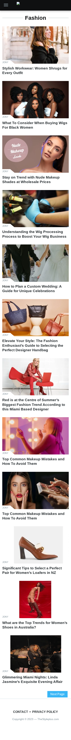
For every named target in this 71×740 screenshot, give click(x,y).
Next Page (57, 694)
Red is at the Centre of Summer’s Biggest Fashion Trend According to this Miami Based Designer (33, 404)
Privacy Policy (45, 711)
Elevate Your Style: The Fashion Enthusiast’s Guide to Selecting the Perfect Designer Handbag (32, 345)
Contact (20, 711)
